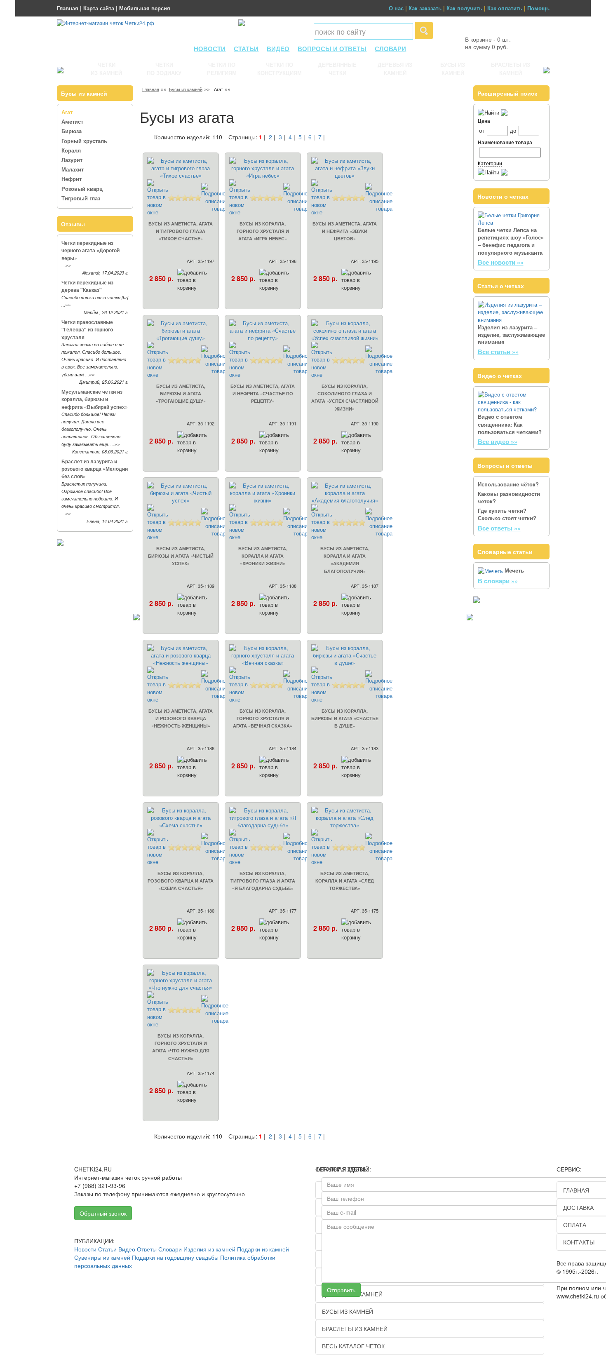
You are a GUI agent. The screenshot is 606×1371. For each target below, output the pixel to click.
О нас (396, 8)
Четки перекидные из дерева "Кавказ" (87, 286)
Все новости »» (501, 262)
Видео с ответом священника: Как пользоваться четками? (510, 424)
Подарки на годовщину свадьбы (175, 1257)
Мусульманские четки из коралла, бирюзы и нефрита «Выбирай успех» (94, 399)
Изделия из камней (209, 1249)
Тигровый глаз (80, 198)
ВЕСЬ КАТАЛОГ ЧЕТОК (353, 1346)
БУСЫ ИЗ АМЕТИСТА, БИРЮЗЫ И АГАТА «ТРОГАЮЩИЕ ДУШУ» (181, 393)
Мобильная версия (144, 8)
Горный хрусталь (84, 141)
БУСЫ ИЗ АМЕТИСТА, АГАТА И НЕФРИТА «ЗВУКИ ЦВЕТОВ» (344, 231)
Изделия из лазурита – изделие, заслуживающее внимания (511, 334)
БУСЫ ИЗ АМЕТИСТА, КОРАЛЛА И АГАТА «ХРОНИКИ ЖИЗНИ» (262, 555)
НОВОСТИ (209, 48)
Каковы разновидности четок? (509, 497)
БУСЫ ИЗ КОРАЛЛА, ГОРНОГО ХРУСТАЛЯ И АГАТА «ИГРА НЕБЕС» (263, 231)
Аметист (72, 121)
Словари (170, 1249)
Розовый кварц (82, 189)
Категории (490, 163)
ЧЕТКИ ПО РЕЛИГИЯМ (222, 69)
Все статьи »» (498, 351)
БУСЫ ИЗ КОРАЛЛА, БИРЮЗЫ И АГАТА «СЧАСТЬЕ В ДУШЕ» (344, 718)
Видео (126, 1249)
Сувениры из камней (102, 1257)
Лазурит (71, 160)
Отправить (341, 1290)
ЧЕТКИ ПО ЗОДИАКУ (164, 69)
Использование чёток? (508, 484)
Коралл (71, 150)
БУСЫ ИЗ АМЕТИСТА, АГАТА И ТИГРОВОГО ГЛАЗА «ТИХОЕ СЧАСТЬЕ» (180, 231)
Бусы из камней (185, 89)
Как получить (464, 8)
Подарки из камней (263, 1249)
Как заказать (425, 8)
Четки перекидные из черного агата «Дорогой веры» (90, 250)
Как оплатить (504, 8)
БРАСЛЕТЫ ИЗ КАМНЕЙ (510, 69)
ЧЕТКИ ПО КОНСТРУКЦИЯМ (279, 69)
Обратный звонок (103, 1213)
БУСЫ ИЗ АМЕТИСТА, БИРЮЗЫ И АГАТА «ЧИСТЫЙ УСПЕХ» (181, 555)
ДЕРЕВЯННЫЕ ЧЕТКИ (337, 69)
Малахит (72, 169)
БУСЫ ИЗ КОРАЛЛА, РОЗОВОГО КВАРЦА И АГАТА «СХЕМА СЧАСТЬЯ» (181, 880)
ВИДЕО (278, 48)
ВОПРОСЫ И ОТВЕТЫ (332, 48)
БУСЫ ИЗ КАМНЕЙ (452, 69)
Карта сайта (98, 8)
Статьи (107, 1249)
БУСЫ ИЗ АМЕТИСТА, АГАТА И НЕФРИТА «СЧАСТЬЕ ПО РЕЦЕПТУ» (262, 393)
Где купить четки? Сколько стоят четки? (507, 514)
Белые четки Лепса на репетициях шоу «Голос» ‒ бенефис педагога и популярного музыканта (511, 241)
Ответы (147, 1249)
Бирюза (71, 131)
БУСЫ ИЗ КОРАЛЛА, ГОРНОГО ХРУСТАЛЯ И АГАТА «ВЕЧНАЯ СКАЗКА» (262, 718)
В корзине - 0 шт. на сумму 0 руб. (488, 42)
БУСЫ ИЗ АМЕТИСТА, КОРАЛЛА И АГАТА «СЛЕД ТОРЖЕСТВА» (344, 880)
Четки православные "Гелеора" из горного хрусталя (87, 329)
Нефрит (71, 179)
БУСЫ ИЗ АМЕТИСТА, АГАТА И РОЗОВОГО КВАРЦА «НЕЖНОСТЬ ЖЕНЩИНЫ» (180, 718)
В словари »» (498, 580)
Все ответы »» (499, 528)
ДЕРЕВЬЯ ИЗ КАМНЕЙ (395, 69)
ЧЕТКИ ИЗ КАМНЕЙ (106, 69)
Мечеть (514, 570)
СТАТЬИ (246, 48)
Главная (67, 8)
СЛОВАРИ (390, 48)
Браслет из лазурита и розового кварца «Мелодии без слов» (94, 469)
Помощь (538, 8)
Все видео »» (497, 441)
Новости (85, 1249)
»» (68, 265)
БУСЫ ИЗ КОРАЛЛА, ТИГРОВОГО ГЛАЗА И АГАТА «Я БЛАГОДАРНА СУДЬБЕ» (262, 880)
